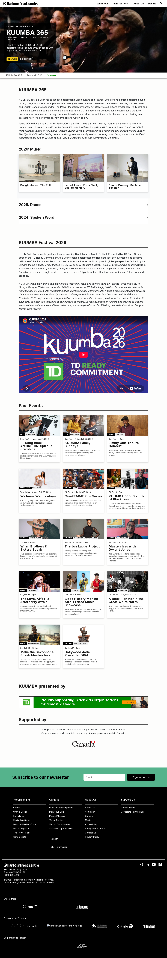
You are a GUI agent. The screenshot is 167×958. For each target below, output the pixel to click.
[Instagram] (141, 864)
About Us (138, 3)
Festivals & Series (21, 820)
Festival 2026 (34, 75)
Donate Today (128, 807)
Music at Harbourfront (24, 824)
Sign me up (141, 777)
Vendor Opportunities (59, 824)
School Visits (19, 837)
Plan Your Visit (121, 3)
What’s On (103, 3)
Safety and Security (95, 828)
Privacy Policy (92, 837)
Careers (89, 816)
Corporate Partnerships (132, 811)
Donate (152, 3)
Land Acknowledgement (61, 807)
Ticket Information (58, 847)
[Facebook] (160, 864)
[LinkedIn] (147, 864)
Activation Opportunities (61, 828)
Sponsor (52, 75)
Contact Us (90, 832)
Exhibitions (18, 816)
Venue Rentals (56, 820)
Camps (16, 807)
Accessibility (91, 824)
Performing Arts (21, 828)
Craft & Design (20, 811)
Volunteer (90, 811)
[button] (83, 205)
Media (88, 820)
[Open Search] (161, 3)
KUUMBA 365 (14, 75)
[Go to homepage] (20, 3)
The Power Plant (21, 832)
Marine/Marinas (57, 816)
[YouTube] (154, 864)
